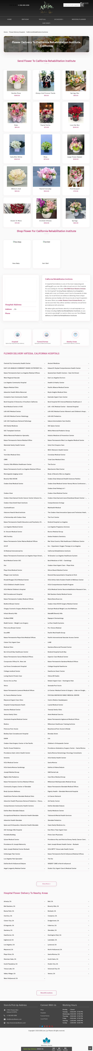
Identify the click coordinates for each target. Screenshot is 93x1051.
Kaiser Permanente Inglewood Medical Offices (63, 719)
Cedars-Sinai (8, 493)
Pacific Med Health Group (56, 633)
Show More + (46, 884)
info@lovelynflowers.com (14, 1019)
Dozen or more (16, 221)
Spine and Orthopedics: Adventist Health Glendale (21, 825)
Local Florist (44, 1019)
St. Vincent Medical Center (13, 532)
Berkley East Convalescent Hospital (16, 734)
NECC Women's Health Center (58, 450)
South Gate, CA (53, 959)
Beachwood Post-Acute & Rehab (59, 729)
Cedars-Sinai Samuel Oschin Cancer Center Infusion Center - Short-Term (24, 498)
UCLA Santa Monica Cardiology (14, 767)
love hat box (75, 125)
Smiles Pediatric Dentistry (57, 536)
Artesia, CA (7, 901)
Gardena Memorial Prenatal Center (60, 647)
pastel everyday (45, 189)
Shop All (42, 19)
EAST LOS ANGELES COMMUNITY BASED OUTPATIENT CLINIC (24, 368)
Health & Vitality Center (56, 383)
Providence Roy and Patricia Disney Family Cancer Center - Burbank (68, 839)
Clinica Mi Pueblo (53, 676)
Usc (5, 565)
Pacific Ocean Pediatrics (12, 748)
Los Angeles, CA (9, 945)
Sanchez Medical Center (12, 710)
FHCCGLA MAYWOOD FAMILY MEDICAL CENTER (63, 695)
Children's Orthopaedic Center (58, 743)
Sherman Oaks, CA (10, 959)
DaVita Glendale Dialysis (56, 806)
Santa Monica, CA (53, 954)
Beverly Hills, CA (53, 906)
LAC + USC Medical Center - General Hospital (63, 407)
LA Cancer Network (54, 796)
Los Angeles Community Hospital (15, 383)
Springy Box (74, 93)
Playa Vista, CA (9, 954)
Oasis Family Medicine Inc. (56, 825)
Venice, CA (51, 973)
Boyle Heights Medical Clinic (57, 392)
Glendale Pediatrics (54, 820)
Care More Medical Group (56, 777)
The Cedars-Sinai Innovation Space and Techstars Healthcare (68, 512)
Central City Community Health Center (17, 363)
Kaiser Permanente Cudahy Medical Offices (18, 599)
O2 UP (6, 546)
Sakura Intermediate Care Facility (59, 421)
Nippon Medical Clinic (11, 387)
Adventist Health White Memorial (15, 392)
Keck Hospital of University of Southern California (20, 402)
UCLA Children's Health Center (14, 585)
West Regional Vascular (12, 378)
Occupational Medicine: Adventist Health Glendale (21, 815)
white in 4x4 (16, 189)
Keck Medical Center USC (12, 560)
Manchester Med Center (56, 469)
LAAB (49, 642)
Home (9, 19)
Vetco (6, 686)
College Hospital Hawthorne (57, 666)
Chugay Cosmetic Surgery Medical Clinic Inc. (19, 609)
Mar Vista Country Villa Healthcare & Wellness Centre (66, 541)
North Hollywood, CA (55, 949)
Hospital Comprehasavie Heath (14, 705)
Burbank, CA (52, 911)
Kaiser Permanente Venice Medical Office (18, 440)
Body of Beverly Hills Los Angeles (59, 474)
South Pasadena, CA (10, 964)
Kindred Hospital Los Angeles (58, 522)
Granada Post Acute (54, 686)
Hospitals (43, 1013)
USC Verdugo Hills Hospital (13, 830)
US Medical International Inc (13, 551)
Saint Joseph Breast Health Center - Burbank (63, 844)
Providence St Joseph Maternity (15, 844)
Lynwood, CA (52, 945)
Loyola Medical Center (55, 705)
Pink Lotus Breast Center (12, 628)
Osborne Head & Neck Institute (14, 512)
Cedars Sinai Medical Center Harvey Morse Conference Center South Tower (68, 484)
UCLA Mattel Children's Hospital (14, 589)
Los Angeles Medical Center (13, 527)
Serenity (7, 758)
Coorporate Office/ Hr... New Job (15, 661)
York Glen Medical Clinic (12, 455)
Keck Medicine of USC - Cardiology (59, 560)
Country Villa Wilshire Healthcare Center (18, 464)
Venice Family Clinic (10, 714)
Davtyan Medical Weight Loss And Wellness (62, 609)
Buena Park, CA (9, 911)
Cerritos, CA (8, 916)
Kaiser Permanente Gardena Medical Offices (63, 661)
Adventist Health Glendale (13, 820)
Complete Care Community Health (16, 397)
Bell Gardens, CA (9, 906)
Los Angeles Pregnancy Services (59, 527)
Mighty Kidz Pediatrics (11, 777)
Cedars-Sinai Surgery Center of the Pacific (18, 743)
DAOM (6, 738)
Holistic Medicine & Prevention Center (61, 435)
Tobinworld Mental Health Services (60, 815)
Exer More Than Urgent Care (57, 830)
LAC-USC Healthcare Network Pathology (17, 421)
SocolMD (7, 633)
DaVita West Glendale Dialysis (14, 811)
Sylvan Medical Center (11, 839)
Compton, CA (52, 916)
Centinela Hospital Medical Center (15, 719)
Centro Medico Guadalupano (57, 700)
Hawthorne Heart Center (56, 671)
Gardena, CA (8, 930)
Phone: (7, 313)
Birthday (25, 19)
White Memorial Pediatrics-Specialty (16, 435)
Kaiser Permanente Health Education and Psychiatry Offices (24, 522)
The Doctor (52, 464)
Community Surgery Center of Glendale (17, 787)
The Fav (50, 859)
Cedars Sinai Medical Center (13, 484)
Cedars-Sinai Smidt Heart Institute (16, 503)
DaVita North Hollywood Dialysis (15, 864)
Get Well (45, 263)
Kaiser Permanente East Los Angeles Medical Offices (22, 373)
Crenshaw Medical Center (56, 455)
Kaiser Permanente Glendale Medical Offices (63, 787)
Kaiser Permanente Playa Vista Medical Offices (20, 637)
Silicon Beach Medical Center (58, 570)
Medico (6, 724)
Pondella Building (9, 835)
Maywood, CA (8, 949)
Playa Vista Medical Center (13, 570)
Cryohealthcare (9, 508)
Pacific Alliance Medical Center (58, 387)
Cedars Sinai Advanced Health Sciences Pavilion (64, 479)
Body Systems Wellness (12, 791)
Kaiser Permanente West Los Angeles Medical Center (66, 440)
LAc (49, 738)
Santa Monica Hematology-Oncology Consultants (65, 753)
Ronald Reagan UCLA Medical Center (16, 580)
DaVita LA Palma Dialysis (56, 767)
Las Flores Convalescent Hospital (15, 666)
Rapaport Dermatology (56, 618)
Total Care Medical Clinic (56, 459)
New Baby (16, 263)
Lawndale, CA (52, 940)
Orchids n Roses (45, 221)
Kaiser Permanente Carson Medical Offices (18, 657)
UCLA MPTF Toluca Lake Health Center (61, 849)
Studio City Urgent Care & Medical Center (62, 868)
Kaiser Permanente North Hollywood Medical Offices (66, 854)
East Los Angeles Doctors (56, 378)
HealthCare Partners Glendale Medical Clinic (19, 796)
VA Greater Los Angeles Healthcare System (62, 556)
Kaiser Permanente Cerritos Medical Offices (19, 782)
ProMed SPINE (8, 618)
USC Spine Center (54, 426)
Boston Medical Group (55, 532)
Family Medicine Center (56, 811)
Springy (75, 221)
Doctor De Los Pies (10, 681)
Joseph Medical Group (11, 772)
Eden (16, 125)
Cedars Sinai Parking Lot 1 (56, 488)
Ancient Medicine (54, 363)
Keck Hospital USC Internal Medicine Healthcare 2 (65, 402)
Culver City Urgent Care (12, 642)
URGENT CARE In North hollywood (59, 864)
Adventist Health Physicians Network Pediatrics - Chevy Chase (24, 801)
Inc (5, 450)
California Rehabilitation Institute (59, 551)
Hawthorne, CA (9, 935)
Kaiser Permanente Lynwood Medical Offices (19, 690)
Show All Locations (46, 993)
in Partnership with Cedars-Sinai (15, 517)
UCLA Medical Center (11, 762)
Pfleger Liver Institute (11, 575)
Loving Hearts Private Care (13, 676)
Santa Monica (52, 762)
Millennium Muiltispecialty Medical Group (62, 782)
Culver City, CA (9, 921)
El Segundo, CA (9, 925)
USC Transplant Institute (12, 431)
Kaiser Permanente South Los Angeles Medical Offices (22, 469)
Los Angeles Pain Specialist (13, 859)
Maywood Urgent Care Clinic (13, 700)
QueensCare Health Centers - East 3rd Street (63, 373)
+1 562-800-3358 (23, 5)
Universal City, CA (54, 969)
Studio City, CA (53, 964)
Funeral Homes (45, 1016)
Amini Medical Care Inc (55, 714)
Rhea (45, 157)
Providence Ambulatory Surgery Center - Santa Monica (66, 748)
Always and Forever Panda (45, 93)
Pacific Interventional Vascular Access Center (63, 637)
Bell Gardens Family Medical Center (60, 594)
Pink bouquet (75, 189)
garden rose (16, 93)
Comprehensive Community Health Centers (19, 806)
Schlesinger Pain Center (12, 854)
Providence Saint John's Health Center (17, 753)
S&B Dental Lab (53, 772)
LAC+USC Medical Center (12, 411)
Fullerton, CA (52, 925)
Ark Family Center (54, 801)
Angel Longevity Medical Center (15, 868)
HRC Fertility (8, 536)
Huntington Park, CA (54, 935)
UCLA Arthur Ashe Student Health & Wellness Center (66, 580)
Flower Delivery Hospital (17, 32)
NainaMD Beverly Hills (55, 613)
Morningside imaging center (13, 474)
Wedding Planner (79, 19)
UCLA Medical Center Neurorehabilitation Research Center (68, 589)
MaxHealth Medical (54, 508)
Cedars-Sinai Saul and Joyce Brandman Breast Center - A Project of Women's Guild (68, 498)
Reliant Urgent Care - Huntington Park (61, 681)
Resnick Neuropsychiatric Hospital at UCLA (62, 575)
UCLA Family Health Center (57, 758)
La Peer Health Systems (56, 623)
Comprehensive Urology (56, 503)
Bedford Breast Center (12, 604)
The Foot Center (53, 517)
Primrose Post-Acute (11, 729)
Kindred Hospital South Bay (57, 652)
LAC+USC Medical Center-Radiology (16, 416)
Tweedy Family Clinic (55, 710)
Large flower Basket (74, 157)
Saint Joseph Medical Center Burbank (16, 849)
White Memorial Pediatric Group (59, 431)
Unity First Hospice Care (56, 445)
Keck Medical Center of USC (13, 407)
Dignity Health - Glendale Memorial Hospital (63, 791)
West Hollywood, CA (11, 978)
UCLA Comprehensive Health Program (60, 585)
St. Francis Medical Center (13, 695)
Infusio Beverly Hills (10, 613)
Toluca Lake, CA (9, 969)
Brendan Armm (53, 734)
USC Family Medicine (11, 426)
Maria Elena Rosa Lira (55, 599)
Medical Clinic (8, 647)
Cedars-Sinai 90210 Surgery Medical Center (63, 604)
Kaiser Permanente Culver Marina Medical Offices (21, 541)
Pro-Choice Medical (54, 628)
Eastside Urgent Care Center (57, 397)
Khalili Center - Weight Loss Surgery (16, 623)
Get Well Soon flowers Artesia (74, 289)
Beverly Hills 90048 (10, 479)
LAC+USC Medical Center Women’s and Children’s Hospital (67, 411)
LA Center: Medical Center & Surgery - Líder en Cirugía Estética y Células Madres (68, 690)
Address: (8, 309)
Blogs (42, 1009)
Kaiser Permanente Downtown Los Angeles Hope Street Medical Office (24, 556)
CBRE (5, 459)
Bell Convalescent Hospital (13, 594)
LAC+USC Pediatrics (54, 416)
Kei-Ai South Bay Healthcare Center (16, 652)
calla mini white (16, 157)
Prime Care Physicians (55, 835)
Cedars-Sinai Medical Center (57, 493)
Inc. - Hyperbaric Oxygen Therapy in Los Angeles (64, 546)
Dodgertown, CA (53, 921)
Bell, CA (50, 901)
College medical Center (12, 671)
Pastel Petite (45, 125)
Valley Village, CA (9, 973)
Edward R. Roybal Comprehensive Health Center (64, 368)
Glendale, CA (52, 930)
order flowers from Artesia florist (70, 300)
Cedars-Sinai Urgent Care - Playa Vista (61, 565)
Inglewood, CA (8, 940)
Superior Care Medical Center (58, 657)
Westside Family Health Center (14, 445)
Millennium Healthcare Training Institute (61, 724)
